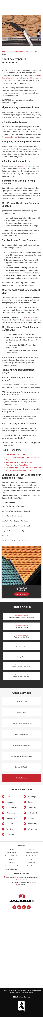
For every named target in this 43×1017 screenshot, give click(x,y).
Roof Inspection (21, 646)
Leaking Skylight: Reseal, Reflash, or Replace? (23, 468)
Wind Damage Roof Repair (21, 675)
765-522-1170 (22, 885)
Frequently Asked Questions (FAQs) (13, 531)
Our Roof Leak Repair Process (12, 516)
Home (4, 52)
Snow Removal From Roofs (21, 666)
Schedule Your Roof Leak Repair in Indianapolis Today (19, 541)
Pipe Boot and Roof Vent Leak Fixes (19, 462)
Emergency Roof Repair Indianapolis (21, 616)
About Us (31, 849)
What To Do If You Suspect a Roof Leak (15, 521)
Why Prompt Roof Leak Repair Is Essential (16, 511)
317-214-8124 (22, 879)
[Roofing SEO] (21, 997)
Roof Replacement (21, 734)
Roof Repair (31, 862)
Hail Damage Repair (21, 626)
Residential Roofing (31, 852)
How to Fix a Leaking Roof (15, 455)
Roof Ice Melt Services (21, 636)
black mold (32, 317)
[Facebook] (14, 907)
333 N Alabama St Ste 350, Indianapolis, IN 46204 (22, 877)
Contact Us (11, 862)
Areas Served (31, 866)
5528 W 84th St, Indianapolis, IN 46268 (22, 882)
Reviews (11, 859)
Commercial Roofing (21, 767)
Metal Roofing (21, 712)
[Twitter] (24, 907)
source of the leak (11, 137)
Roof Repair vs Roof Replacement (18, 470)
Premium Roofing (21, 701)
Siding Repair (21, 656)
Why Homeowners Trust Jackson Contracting (16, 526)
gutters (21, 166)
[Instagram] (29, 907)
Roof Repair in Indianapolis (18, 52)
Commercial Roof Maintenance (21, 756)
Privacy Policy (15, 992)
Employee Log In (27, 992)
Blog (31, 859)
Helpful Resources (8, 536)
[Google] (19, 907)
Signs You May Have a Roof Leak (13, 506)
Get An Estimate (21, 594)
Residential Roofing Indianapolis (21, 723)
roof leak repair (33, 78)
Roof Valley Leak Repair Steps (17, 465)
